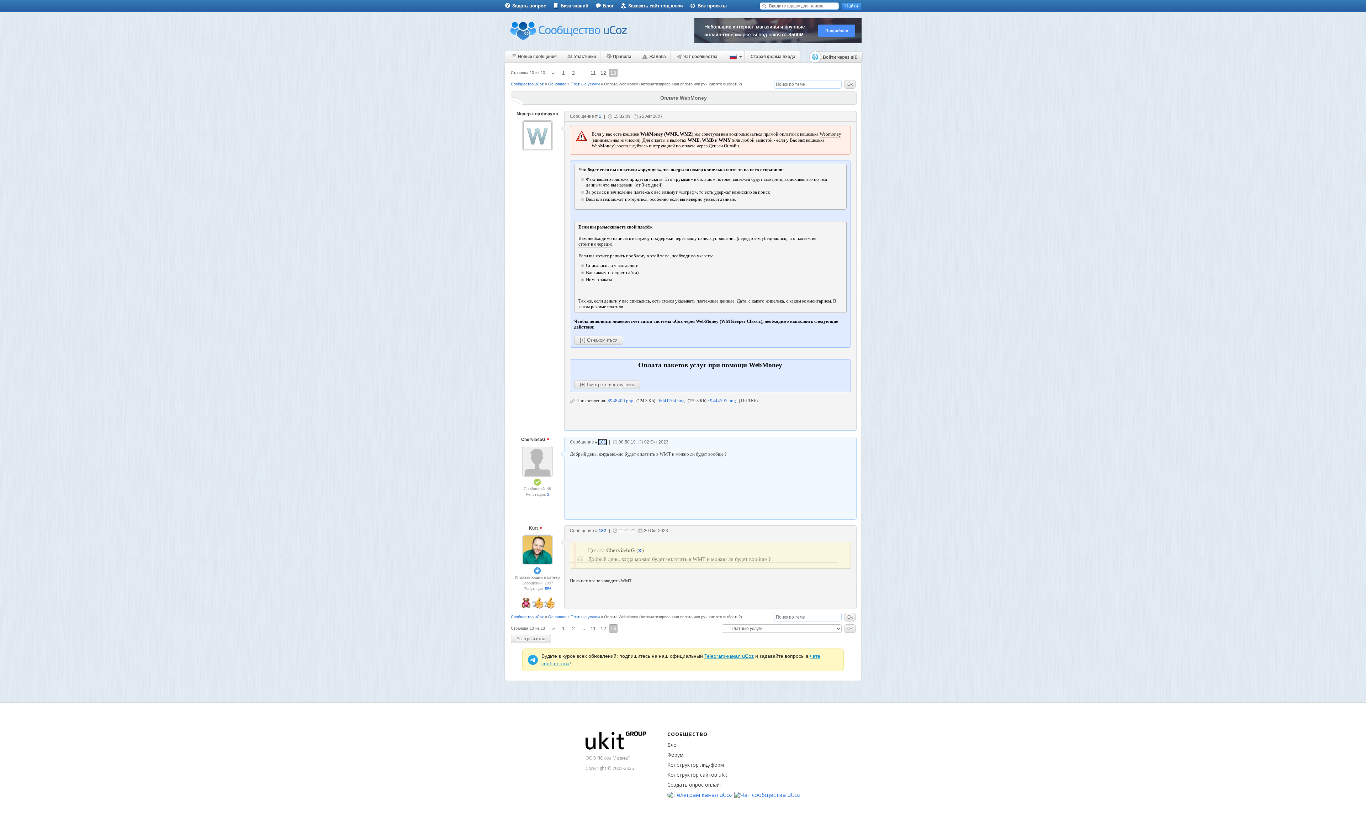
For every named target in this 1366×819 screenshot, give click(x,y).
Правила (622, 56)
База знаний (574, 6)
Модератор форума (537, 113)
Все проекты (712, 6)
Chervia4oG (533, 439)
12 (603, 72)
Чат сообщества (700, 56)
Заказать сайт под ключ (655, 6)
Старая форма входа (773, 56)
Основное (557, 84)
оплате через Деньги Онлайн (710, 145)
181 (602, 442)
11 (593, 72)
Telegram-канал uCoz (729, 656)
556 (548, 589)
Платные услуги (585, 84)
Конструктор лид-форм (695, 764)
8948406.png (621, 400)
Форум (675, 754)
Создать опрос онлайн (694, 784)
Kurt (534, 528)
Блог (608, 6)
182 (602, 530)
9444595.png (723, 400)
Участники (585, 56)
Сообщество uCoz (527, 84)
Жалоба (657, 56)
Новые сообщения (537, 56)
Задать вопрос (529, 6)
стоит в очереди (594, 244)
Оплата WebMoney (621, 84)
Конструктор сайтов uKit (697, 774)
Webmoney (830, 134)
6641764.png (672, 400)
